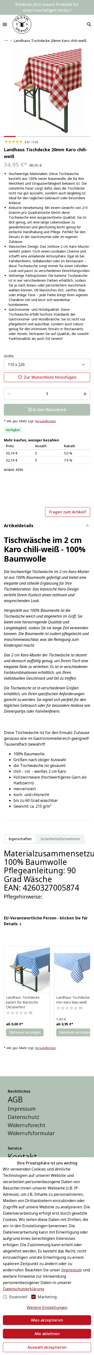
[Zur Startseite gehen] (22, 24)
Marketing (47, 1296)
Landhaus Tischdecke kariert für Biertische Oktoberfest (23, 1002)
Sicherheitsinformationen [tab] (60, 839)
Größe (9, 356)
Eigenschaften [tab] (20, 839)
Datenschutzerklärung (23, 1288)
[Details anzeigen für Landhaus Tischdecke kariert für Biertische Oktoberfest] (27, 969)
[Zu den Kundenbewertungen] (47, 141)
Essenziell (18, 1296)
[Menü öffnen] (5, 24)
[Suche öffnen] (89, 24)
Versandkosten (45, 421)
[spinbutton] (47, 394)
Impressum (71, 1270)
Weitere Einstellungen (47, 1307)
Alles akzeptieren (47, 1320)
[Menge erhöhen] (85, 394)
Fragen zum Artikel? (67, 512)
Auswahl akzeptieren (47, 1347)
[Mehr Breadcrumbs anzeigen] (6, 40)
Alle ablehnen (47, 1333)
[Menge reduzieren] (9, 394)
